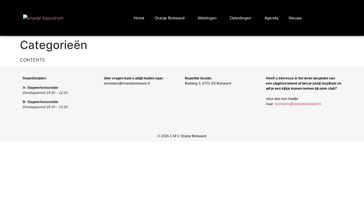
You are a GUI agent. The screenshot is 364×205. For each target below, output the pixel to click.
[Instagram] (182, 127)
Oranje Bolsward (170, 18)
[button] (171, 18)
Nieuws (295, 18)
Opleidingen (240, 18)
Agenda (271, 18)
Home (139, 18)
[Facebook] (172, 127)
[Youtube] (191, 127)
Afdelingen (207, 18)
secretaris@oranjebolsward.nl (298, 104)
